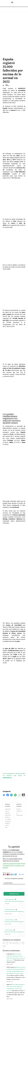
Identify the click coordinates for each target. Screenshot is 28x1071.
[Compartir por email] (23, 795)
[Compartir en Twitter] (4, 795)
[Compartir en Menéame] (19, 795)
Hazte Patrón (21, 864)
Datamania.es (7, 777)
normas (13, 850)
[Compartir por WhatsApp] (15, 795)
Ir (21, 903)
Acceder (22, 874)
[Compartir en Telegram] (11, 795)
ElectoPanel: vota (14, 893)
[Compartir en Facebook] (7, 795)
